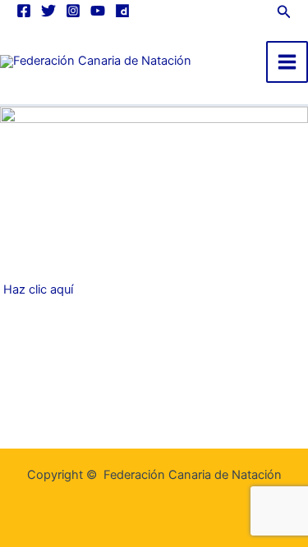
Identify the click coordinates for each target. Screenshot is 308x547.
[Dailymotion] (122, 10)
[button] (284, 10)
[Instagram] (73, 10)
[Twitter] (48, 10)
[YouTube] (97, 10)
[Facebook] (23, 10)
